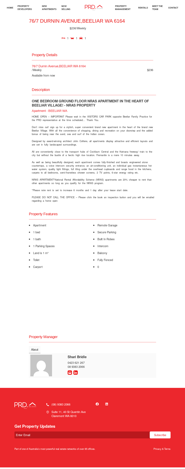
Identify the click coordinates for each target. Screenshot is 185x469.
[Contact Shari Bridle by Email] (70, 372)
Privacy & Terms (162, 449)
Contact (173, 7)
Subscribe (160, 435)
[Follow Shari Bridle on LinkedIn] (75, 372)
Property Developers (24, 8)
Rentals (143, 7)
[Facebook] (97, 404)
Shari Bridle (77, 356)
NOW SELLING (65, 8)
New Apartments (49, 8)
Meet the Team (157, 8)
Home (10, 7)
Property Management (122, 8)
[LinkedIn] (106, 404)
